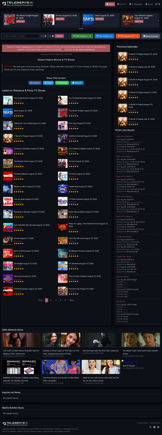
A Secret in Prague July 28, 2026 (142, 67)
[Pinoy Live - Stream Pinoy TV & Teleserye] (18, 5)
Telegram (78, 83)
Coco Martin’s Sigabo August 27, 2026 (84, 149)
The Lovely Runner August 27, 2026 (28, 98)
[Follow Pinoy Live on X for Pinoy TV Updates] (150, 427)
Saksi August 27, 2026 (104, 15)
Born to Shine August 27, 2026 (26, 251)
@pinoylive (26, 47)
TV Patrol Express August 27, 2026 (83, 199)
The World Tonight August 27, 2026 (83, 111)
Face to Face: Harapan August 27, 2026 (85, 276)
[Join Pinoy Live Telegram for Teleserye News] (154, 427)
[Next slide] (158, 20)
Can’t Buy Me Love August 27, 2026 (83, 238)
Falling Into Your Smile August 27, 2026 (30, 123)
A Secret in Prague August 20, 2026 (141, 105)
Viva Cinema (105, 36)
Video (49, 36)
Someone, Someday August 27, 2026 (29, 149)
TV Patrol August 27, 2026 (79, 174)
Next (71, 300)
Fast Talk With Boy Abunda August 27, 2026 (32, 225)
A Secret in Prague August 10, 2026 (143, 80)
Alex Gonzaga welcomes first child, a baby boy (100, 351)
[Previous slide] (3, 20)
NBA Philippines (83, 36)
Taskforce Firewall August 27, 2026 (83, 136)
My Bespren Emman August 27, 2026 (84, 251)
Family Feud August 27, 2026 (80, 186)
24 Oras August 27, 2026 (66, 15)
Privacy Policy (143, 423)
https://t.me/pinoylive (87, 49)
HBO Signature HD (129, 36)
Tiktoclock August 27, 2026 (25, 276)
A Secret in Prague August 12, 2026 (143, 54)
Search (59, 36)
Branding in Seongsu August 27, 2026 (29, 212)
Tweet (49, 83)
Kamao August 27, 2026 (23, 238)
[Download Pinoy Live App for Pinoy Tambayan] (158, 427)
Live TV (123, 4)
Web (42, 36)
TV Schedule (137, 4)
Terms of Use (155, 423)
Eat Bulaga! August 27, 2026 (25, 264)
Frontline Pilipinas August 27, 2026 (28, 174)
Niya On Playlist (129, 366)
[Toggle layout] (156, 4)
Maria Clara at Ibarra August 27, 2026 (84, 212)
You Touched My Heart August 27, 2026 (85, 98)
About (150, 4)
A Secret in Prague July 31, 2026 (142, 119)
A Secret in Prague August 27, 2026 (28, 136)
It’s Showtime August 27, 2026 (81, 264)
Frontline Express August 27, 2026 (28, 289)
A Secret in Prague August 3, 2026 (143, 92)
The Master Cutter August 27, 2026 (28, 161)
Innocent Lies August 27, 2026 (81, 289)
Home (111, 4)
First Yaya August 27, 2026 (79, 123)
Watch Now (20, 21)
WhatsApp (63, 83)
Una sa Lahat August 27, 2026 (26, 199)
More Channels (152, 36)
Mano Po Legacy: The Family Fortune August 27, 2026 (88, 225)
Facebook (35, 83)
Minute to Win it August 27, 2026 (27, 186)
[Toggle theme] (159, 4)
